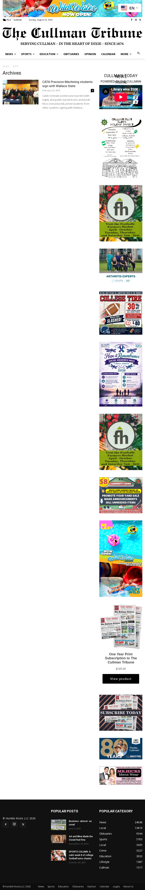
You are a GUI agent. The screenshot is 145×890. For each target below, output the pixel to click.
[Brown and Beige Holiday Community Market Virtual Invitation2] (120, 147)
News (41, 886)
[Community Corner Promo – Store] (120, 495)
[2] (120, 266)
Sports (51, 886)
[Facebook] (132, 20)
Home (6, 66)
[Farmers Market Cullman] (120, 213)
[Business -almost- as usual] (58, 825)
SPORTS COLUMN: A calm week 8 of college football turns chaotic (81, 855)
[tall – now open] (120, 558)
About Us (128, 886)
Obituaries (78, 886)
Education (63, 886)
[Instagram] (136, 20)
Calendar (104, 886)
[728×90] (72, 8)
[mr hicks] (120, 775)
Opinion (91, 886)
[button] (139, 53)
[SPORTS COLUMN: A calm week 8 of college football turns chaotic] (58, 855)
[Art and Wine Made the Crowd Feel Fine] (58, 839)
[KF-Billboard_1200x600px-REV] (120, 748)
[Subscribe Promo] (120, 712)
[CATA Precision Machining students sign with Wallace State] (21, 92)
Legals (116, 886)
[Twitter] (140, 20)
